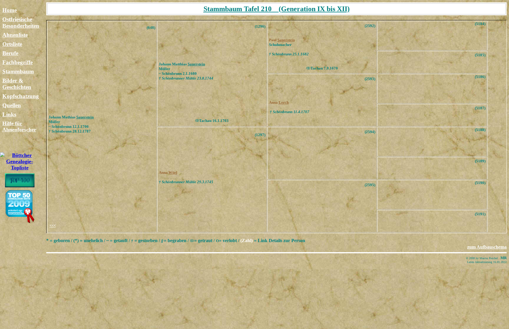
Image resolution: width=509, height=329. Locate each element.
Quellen (11, 105)
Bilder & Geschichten (16, 83)
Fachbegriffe (17, 62)
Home (9, 10)
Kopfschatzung (20, 96)
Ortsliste (12, 44)
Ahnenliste (15, 35)
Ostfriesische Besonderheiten (20, 22)
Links (9, 114)
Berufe (10, 53)
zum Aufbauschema (487, 246)
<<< (52, 225)
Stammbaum (18, 71)
